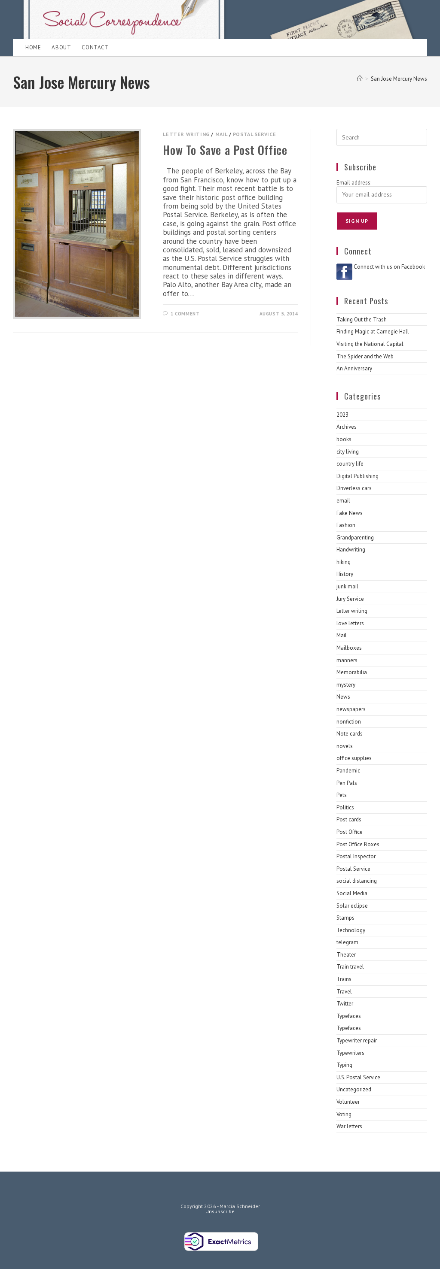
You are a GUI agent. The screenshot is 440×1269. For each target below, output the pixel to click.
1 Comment (185, 314)
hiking (343, 562)
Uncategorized (353, 1089)
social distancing (356, 880)
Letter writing (186, 134)
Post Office (349, 832)
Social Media (351, 893)
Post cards (348, 819)
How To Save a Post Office (225, 149)
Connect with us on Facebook (389, 266)
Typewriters (350, 1053)
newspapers (351, 709)
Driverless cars (354, 488)
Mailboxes (349, 647)
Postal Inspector (356, 856)
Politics (345, 807)
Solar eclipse (352, 905)
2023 (342, 414)
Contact (95, 47)
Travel (344, 991)
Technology (350, 930)
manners (347, 660)
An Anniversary (354, 368)
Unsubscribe (220, 1211)
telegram (347, 942)
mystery (345, 684)
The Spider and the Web (365, 356)
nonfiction (348, 721)
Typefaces (348, 1016)
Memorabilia (351, 672)
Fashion (345, 525)
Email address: (353, 182)
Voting (343, 1114)
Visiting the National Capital (369, 344)
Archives (346, 426)
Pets (341, 795)
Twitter (344, 1003)
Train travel (350, 966)
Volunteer (348, 1101)
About (61, 47)
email (343, 500)
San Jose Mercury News (399, 78)
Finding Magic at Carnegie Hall (372, 331)
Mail (221, 134)
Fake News (349, 513)
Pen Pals (346, 783)
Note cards (349, 733)
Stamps (345, 917)
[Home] (360, 78)
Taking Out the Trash (361, 319)
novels (344, 746)
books (343, 439)
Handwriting (350, 549)
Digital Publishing (357, 476)
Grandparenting (355, 537)
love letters (350, 623)
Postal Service (254, 134)
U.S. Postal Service (358, 1077)
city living (347, 451)
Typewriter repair (356, 1040)
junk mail (347, 586)
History (344, 574)
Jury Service (350, 599)
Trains (343, 979)
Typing (344, 1065)
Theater (346, 954)
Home (33, 47)
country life (350, 463)
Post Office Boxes (357, 844)
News (343, 696)
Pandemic (348, 770)
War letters (349, 1126)
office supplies (354, 758)
